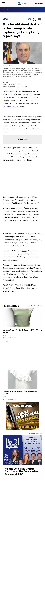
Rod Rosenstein (15, 211)
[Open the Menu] (4, 3)
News (6, 19)
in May (24, 250)
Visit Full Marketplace (35, 306)
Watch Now (38, 3)
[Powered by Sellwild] (39, 433)
